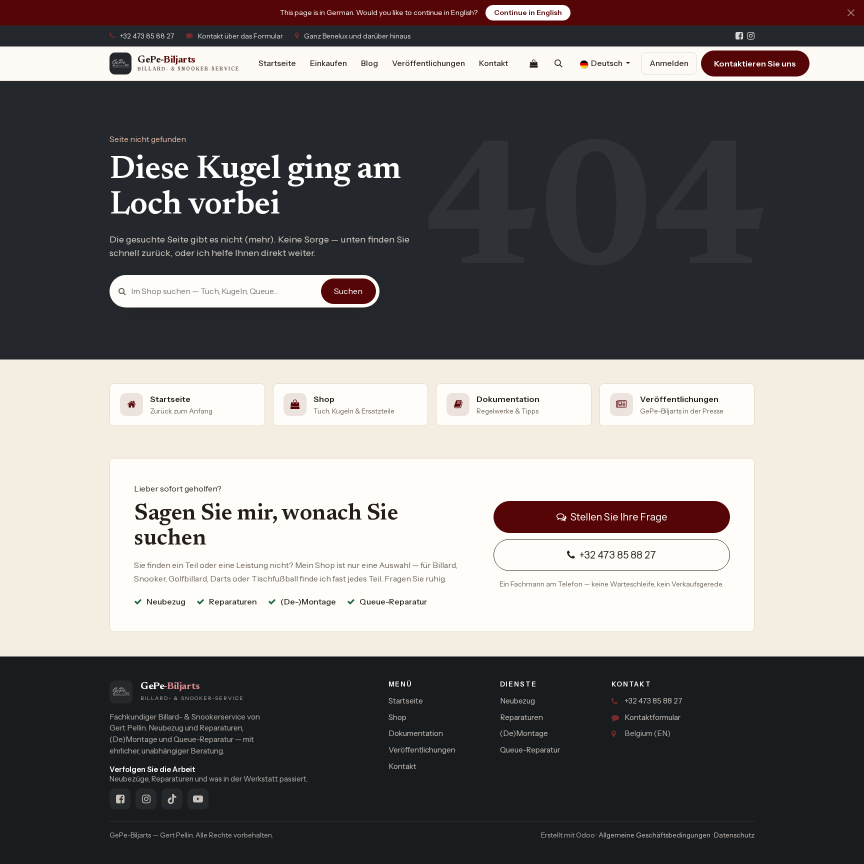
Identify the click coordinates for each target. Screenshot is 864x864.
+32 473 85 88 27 (616, 555)
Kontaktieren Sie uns (755, 63)
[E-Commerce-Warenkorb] (533, 63)
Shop (397, 717)
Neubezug (517, 701)
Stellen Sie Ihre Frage (617, 517)
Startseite (405, 701)
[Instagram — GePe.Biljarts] (750, 36)
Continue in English (528, 12)
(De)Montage (524, 733)
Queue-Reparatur (530, 749)
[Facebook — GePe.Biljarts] (739, 36)
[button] (558, 63)
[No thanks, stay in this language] (851, 13)
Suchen (348, 291)
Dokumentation (415, 733)
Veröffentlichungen (422, 749)
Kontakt (402, 766)
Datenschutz (734, 835)
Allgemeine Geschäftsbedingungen (654, 835)
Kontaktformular (652, 717)
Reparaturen (521, 717)
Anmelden (669, 63)
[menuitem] (277, 63)
